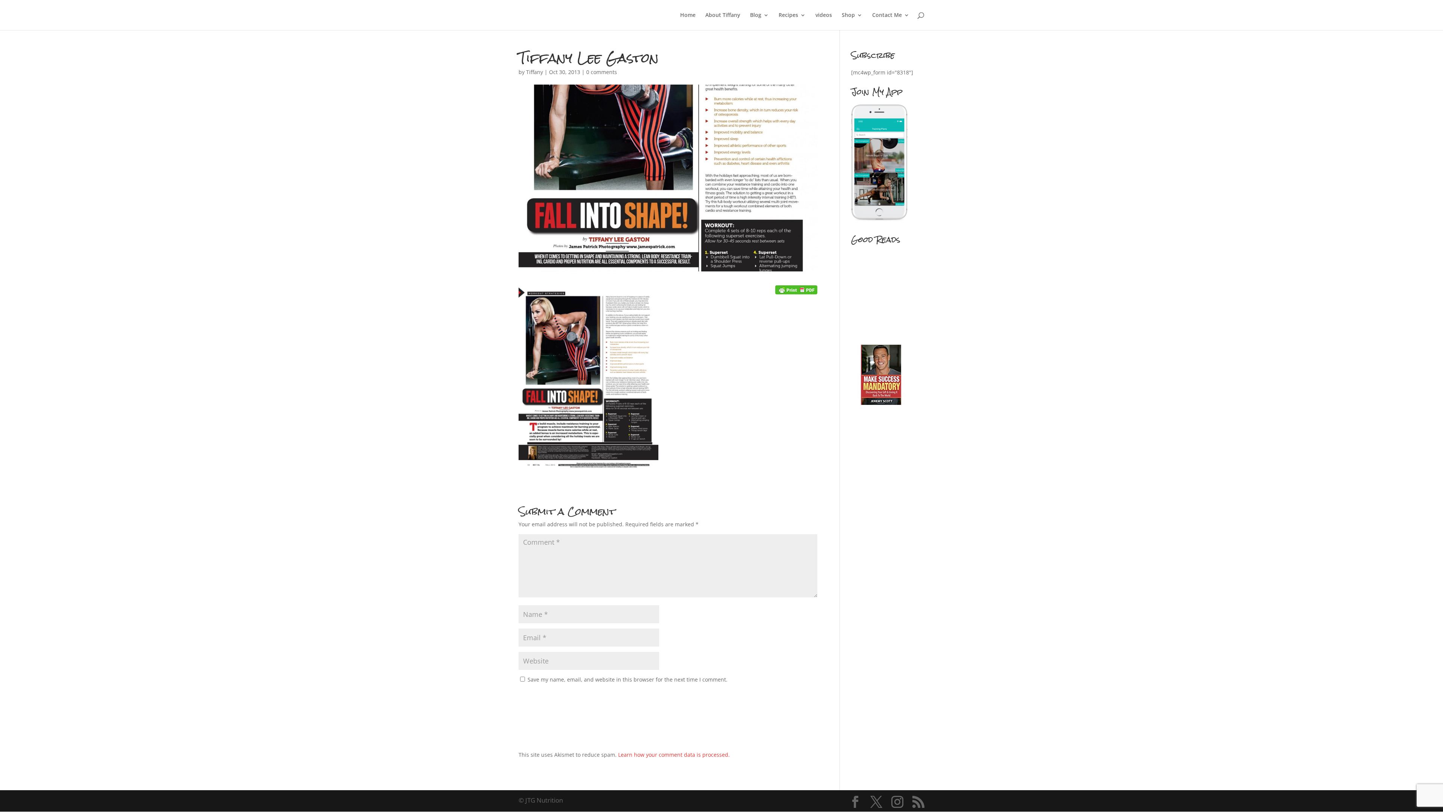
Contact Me (887, 15)
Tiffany (534, 72)
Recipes (788, 15)
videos (823, 15)
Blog (755, 15)
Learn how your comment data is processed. (674, 754)
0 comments (601, 72)
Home (688, 15)
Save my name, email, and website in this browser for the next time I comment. (628, 679)
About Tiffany (722, 15)
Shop (848, 15)
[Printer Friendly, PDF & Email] (796, 289)
